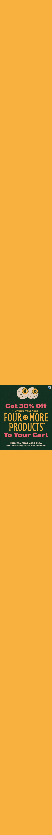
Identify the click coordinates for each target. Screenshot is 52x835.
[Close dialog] (50, 387)
